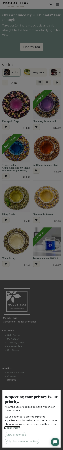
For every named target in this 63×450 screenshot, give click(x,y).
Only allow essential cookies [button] (22, 441)
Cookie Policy (12, 428)
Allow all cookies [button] (15, 435)
